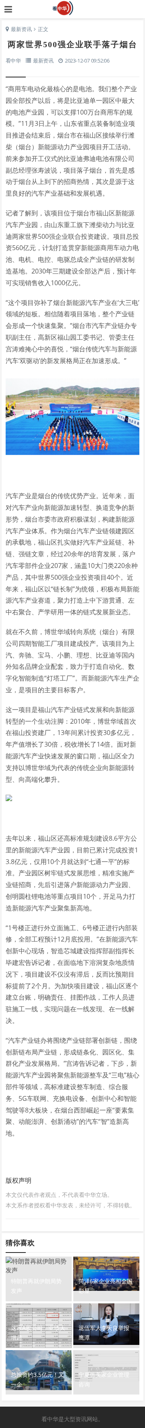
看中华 (73, 8)
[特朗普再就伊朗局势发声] (39, 1267)
